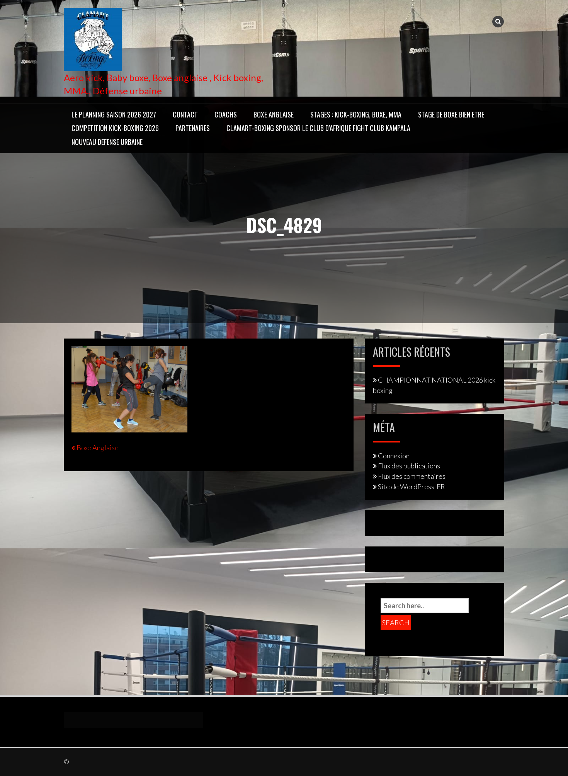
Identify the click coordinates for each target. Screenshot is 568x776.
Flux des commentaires (412, 476)
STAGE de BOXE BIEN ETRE (451, 114)
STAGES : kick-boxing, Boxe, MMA (355, 114)
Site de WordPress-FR (411, 486)
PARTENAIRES (192, 128)
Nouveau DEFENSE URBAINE (107, 142)
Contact (185, 114)
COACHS (225, 114)
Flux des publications (409, 465)
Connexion (394, 455)
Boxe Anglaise (273, 114)
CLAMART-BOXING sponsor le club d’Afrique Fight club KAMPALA (318, 128)
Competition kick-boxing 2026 (115, 128)
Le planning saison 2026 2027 (113, 114)
